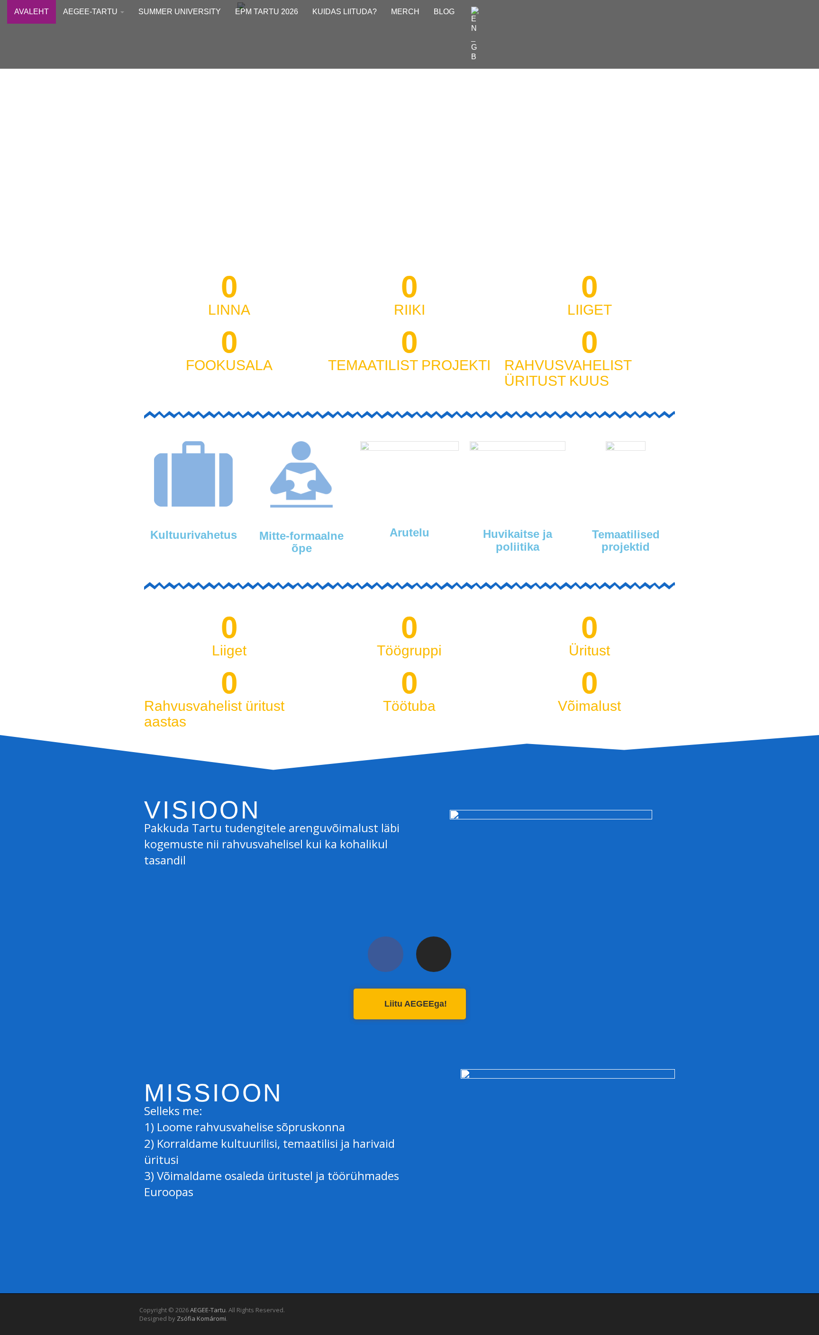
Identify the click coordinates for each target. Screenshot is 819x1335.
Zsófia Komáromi (201, 1318)
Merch (405, 12)
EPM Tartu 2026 (266, 12)
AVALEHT (31, 12)
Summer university (179, 12)
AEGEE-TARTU (91, 12)
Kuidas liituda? (344, 12)
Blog (444, 12)
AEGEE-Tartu (208, 1310)
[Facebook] (385, 954)
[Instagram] (434, 954)
